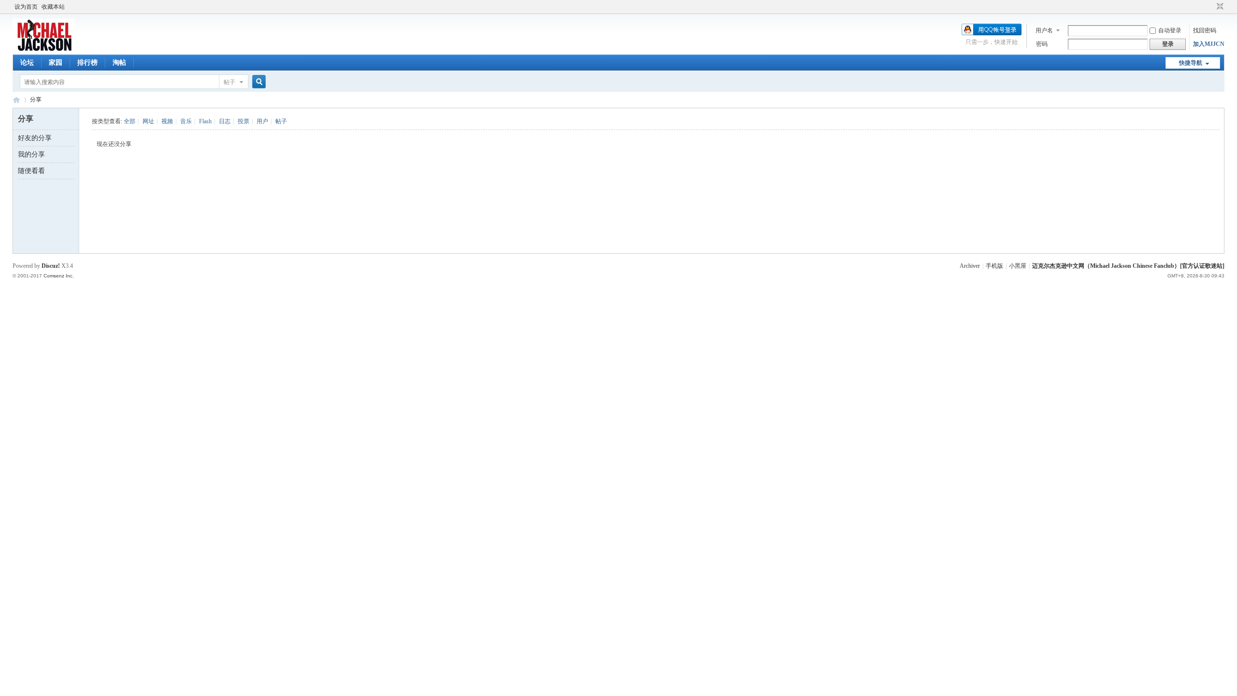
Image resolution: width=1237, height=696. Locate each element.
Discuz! (51, 265)
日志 (224, 121)
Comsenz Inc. (58, 275)
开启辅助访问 (1210, 6)
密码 (1042, 44)
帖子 (229, 82)
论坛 (27, 62)
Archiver (970, 265)
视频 (167, 121)
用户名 (1044, 30)
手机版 (994, 265)
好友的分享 (35, 138)
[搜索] (257, 81)
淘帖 (119, 62)
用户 (262, 121)
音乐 (186, 121)
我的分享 (31, 154)
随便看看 (31, 170)
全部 (129, 121)
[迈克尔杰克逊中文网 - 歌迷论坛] (44, 48)
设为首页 (26, 6)
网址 (148, 121)
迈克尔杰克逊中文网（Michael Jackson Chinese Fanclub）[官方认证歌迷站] (1128, 265)
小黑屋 (1017, 265)
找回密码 (1204, 30)
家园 (55, 62)
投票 (243, 121)
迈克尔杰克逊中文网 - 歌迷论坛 (16, 100)
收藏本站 (53, 6)
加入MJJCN (1208, 44)
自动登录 (1169, 30)
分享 (36, 99)
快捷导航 (1190, 62)
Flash (205, 121)
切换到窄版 (1218, 6)
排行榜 (87, 62)
